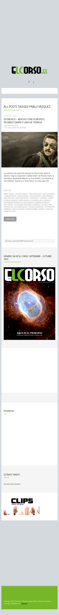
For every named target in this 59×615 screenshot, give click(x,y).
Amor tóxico (9, 193)
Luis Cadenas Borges (17, 127)
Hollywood (8, 204)
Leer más (10, 219)
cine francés (47, 196)
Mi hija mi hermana (36, 206)
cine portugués (21, 198)
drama (50, 198)
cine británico (10, 196)
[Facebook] (27, 81)
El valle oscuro (10, 200)
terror (41, 209)
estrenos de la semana (40, 200)
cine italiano (9, 198)
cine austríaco (49, 193)
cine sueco (34, 198)
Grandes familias (42, 202)
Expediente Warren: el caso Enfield (19, 202)
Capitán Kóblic (21, 193)
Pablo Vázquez (18, 209)
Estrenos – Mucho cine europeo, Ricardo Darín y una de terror (24, 121)
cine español (23, 196)
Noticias (12, 104)
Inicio (6, 104)
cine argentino (35, 193)
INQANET (24, 603)
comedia (43, 198)
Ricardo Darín (31, 209)
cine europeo (35, 196)
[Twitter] (32, 81)
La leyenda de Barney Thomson (27, 204)
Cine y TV (7, 190)
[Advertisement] (29, 32)
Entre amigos (24, 200)
